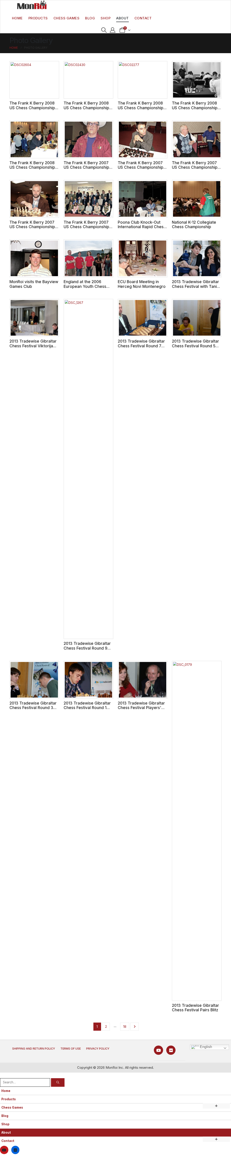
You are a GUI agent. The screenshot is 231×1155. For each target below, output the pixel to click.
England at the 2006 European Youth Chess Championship (85, 286)
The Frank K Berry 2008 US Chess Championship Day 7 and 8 (86, 108)
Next (134, 1027)
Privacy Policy (97, 1048)
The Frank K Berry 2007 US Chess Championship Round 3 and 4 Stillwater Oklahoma (32, 229)
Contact (143, 18)
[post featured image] (34, 80)
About (122, 18)
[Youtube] (158, 1050)
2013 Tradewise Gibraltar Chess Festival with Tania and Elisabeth (195, 286)
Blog (90, 18)
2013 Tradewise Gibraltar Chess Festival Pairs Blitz (195, 1007)
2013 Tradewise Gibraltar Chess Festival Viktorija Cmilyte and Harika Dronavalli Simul (33, 348)
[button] (104, 30)
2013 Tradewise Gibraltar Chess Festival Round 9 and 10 (87, 648)
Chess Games (66, 18)
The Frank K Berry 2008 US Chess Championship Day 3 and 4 (194, 108)
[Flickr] (171, 1050)
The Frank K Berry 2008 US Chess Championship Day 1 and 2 (32, 167)
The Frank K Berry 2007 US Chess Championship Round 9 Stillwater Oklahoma (86, 169)
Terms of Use (70, 1048)
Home (17, 18)
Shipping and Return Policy (33, 1048)
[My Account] (112, 30)
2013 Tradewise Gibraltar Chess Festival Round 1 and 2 (87, 708)
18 (124, 1026)
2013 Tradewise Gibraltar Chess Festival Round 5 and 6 (195, 346)
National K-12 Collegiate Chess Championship (194, 224)
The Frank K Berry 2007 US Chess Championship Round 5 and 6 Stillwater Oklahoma (194, 169)
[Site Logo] (32, 4)
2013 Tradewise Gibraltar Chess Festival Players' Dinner (141, 708)
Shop (106, 18)
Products (38, 18)
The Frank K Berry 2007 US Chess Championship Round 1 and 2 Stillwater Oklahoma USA (86, 229)
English (205, 1047)
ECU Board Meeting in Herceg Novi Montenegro (142, 284)
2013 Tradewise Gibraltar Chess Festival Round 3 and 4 (33, 708)
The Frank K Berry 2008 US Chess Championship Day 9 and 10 (32, 108)
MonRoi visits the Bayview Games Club (33, 284)
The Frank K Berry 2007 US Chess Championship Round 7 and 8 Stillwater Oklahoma (140, 169)
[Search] (58, 1082)
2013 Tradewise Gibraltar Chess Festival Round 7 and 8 (141, 346)
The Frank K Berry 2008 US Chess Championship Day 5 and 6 (140, 108)
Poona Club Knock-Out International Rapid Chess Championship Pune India (142, 227)
